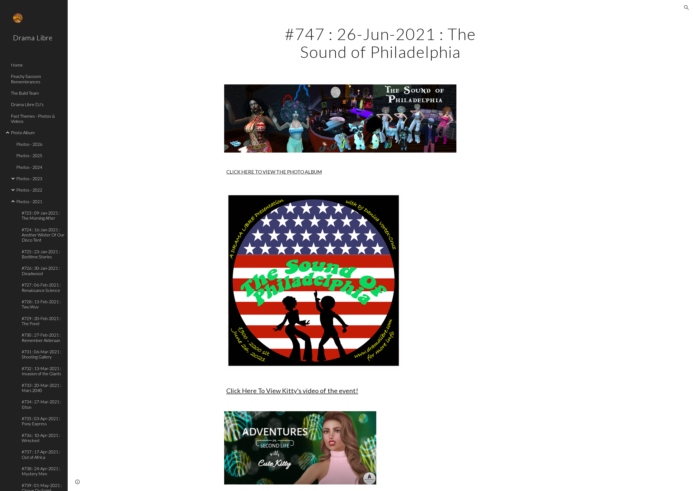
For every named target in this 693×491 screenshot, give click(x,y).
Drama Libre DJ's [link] (27, 104)
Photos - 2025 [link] (29, 155)
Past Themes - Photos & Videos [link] (33, 118)
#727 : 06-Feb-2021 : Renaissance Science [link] (41, 287)
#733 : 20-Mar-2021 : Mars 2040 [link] (41, 388)
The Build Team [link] (25, 92)
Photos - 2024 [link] (29, 167)
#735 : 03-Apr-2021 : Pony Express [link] (41, 421)
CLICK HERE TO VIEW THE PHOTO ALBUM (274, 172)
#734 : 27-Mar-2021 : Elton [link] (41, 404)
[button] (686, 7)
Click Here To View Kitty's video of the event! (292, 390)
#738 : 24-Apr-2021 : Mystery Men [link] (41, 471)
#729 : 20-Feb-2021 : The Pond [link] (41, 321)
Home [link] (17, 64)
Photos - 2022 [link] (29, 189)
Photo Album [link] (23, 132)
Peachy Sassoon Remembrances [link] (26, 79)
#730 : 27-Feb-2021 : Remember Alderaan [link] (41, 337)
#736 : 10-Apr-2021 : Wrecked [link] (41, 438)
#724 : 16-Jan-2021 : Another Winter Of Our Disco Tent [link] (43, 235)
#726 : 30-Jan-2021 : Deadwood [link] (41, 270)
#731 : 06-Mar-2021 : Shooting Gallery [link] (41, 354)
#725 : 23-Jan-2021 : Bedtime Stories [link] (41, 254)
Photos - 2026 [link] (29, 144)
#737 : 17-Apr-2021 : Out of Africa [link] (41, 454)
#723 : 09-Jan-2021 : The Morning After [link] (41, 215)
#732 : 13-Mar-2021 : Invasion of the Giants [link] (41, 371)
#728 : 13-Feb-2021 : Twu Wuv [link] (41, 304)
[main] (380, 43)
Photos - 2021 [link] (29, 201)
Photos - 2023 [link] (29, 178)
